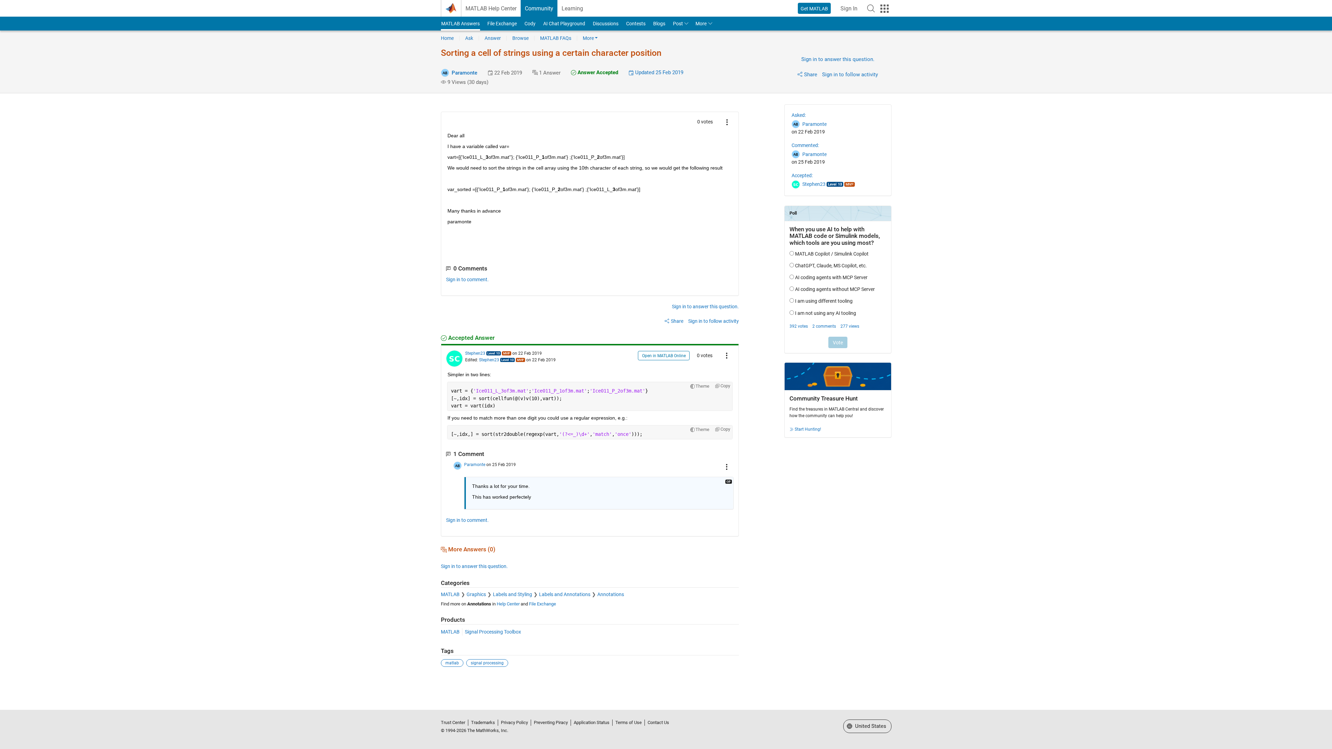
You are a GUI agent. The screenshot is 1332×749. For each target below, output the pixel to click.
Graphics (476, 594)
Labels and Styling (512, 594)
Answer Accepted (597, 72)
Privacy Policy (514, 722)
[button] (871, 8)
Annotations (610, 594)
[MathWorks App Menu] (884, 9)
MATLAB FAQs (555, 38)
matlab (452, 663)
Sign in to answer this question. (837, 59)
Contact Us (658, 722)
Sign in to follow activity (850, 74)
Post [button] (678, 23)
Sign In (848, 8)
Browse (520, 38)
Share (810, 74)
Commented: (805, 145)
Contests (636, 23)
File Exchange (502, 23)
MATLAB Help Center (491, 8)
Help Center (508, 603)
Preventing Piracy (551, 722)
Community (539, 8)
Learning (572, 8)
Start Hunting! (808, 429)
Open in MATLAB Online (664, 355)
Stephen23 (475, 353)
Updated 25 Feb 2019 (658, 72)
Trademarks (483, 722)
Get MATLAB (814, 8)
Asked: (799, 115)
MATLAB (450, 594)
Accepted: (802, 175)
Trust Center (453, 722)
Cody (530, 23)
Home (447, 38)
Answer (493, 38)
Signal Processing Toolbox (493, 632)
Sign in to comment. (467, 279)
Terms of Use (628, 722)
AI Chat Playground (564, 23)
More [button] (701, 23)
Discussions (605, 23)
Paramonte (464, 73)
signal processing (487, 663)
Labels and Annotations (564, 594)
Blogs (659, 23)
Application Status (591, 722)
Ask (469, 38)
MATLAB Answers (460, 23)
